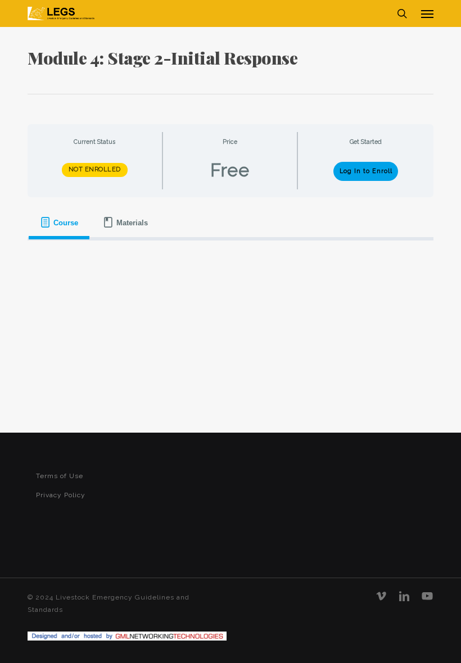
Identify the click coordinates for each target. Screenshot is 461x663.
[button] (427, 13)
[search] (402, 13)
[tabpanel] (230, 256)
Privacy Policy (60, 495)
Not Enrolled (95, 169)
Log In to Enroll (366, 170)
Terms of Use (59, 476)
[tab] (59, 222)
